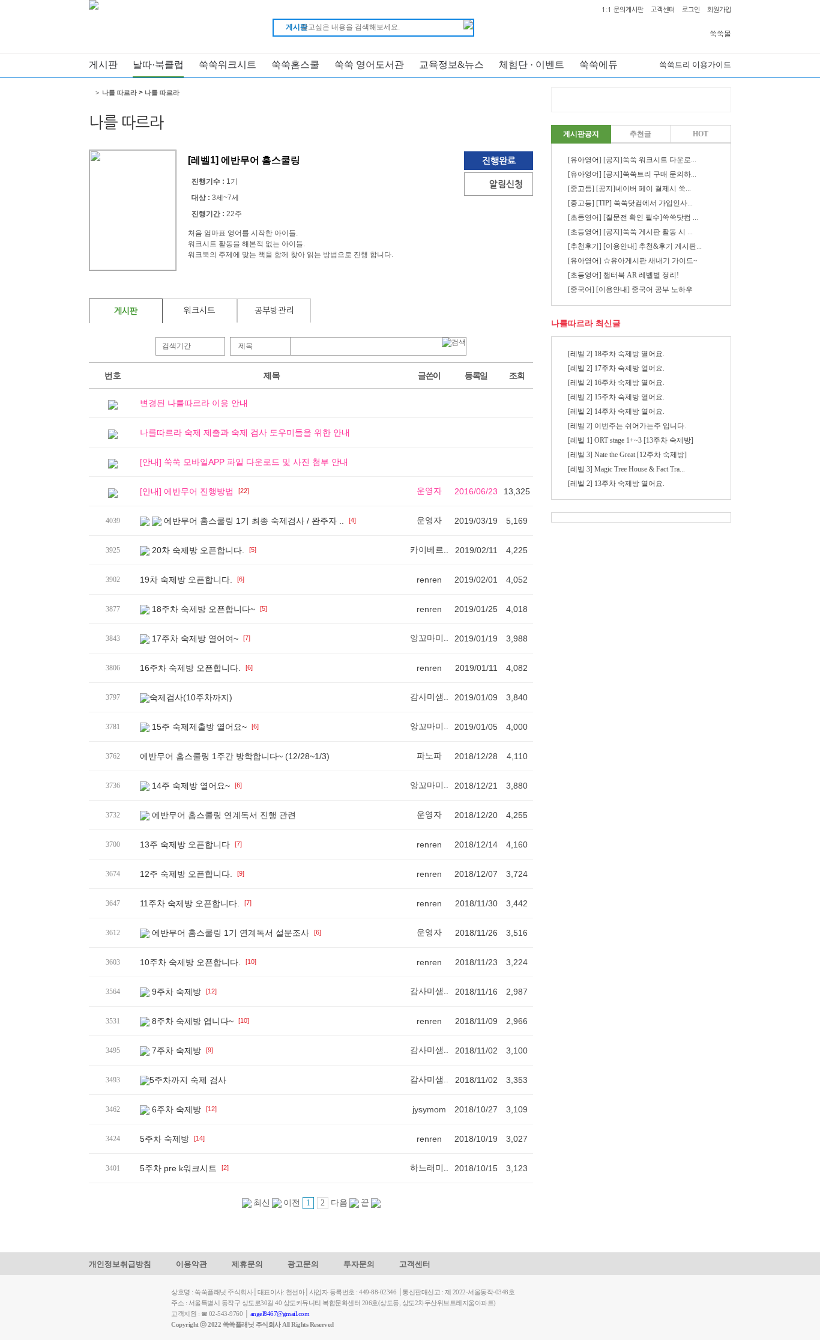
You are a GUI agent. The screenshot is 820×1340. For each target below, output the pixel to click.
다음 (340, 1202)
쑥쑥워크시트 (227, 64)
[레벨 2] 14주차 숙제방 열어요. (616, 411)
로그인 (691, 10)
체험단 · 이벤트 (531, 64)
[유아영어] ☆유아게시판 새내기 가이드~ (633, 260)
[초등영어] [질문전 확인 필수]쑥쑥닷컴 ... (633, 217)
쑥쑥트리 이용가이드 (695, 64)
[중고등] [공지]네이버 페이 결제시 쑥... (629, 188)
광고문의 (303, 1264)
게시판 (103, 64)
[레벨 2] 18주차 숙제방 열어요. (616, 354)
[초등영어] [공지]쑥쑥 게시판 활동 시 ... (630, 232)
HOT (700, 134)
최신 (261, 1202)
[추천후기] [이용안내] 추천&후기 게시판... (635, 246)
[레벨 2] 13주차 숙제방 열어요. (616, 483)
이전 (291, 1202)
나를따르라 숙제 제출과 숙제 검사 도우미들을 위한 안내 (245, 432)
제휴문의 (247, 1264)
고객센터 (663, 10)
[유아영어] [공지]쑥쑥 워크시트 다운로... (632, 160)
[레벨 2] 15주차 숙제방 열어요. (616, 397)
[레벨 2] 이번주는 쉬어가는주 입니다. (627, 426)
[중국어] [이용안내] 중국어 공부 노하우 (630, 289)
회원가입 (719, 10)
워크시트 (199, 310)
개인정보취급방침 (120, 1264)
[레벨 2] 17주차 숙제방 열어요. (616, 368)
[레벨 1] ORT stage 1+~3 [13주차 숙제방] (630, 440)
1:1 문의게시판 (622, 10)
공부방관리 (274, 310)
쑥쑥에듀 (598, 64)
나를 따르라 (119, 92)
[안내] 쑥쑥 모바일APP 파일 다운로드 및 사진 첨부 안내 (244, 462)
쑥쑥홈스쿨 (295, 64)
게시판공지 (581, 134)
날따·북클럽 (158, 64)
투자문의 (359, 1264)
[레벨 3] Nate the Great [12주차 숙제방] (627, 454)
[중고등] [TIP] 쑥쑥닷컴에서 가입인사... (630, 203)
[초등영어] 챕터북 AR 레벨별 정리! (623, 275)
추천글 (640, 134)
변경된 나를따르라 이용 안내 (194, 403)
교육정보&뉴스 (451, 64)
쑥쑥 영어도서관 (369, 64)
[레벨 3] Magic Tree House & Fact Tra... (626, 469)
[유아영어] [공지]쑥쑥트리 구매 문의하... (632, 174)
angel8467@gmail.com (280, 1313)
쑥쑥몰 (720, 33)
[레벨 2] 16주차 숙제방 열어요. (616, 382)
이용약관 (191, 1264)
